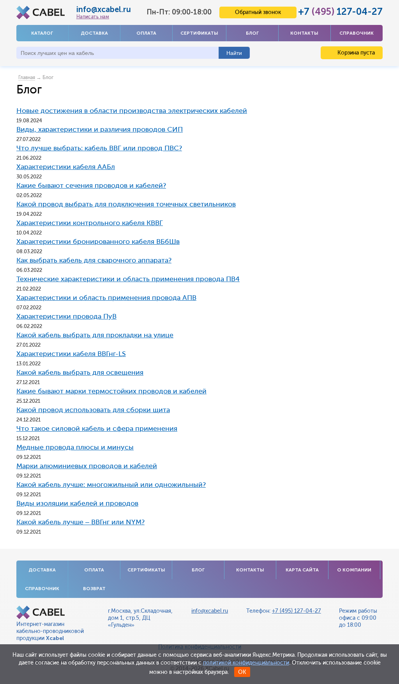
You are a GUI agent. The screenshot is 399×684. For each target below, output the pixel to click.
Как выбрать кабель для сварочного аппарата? (93, 260)
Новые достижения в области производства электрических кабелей (131, 110)
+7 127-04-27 (340, 11)
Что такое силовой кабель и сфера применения (96, 428)
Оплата (146, 33)
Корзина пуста (355, 52)
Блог (252, 33)
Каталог (42, 33)
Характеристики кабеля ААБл (65, 166)
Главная (26, 77)
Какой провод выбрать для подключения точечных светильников (126, 204)
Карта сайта (302, 570)
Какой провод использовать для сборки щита (93, 409)
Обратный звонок (258, 12)
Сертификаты (199, 33)
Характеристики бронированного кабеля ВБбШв (98, 241)
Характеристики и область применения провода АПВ (106, 297)
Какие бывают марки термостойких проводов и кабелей (111, 391)
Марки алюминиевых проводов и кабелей (86, 466)
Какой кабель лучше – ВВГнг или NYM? (80, 522)
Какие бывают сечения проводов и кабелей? (91, 185)
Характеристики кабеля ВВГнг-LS (71, 353)
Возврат (94, 588)
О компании (354, 570)
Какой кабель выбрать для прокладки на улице (94, 335)
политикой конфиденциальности (246, 662)
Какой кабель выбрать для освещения (79, 372)
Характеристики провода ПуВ (66, 316)
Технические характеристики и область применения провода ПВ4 (128, 279)
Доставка (94, 33)
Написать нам (92, 16)
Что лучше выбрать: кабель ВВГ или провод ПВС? (99, 148)
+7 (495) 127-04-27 (296, 611)
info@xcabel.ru (103, 9)
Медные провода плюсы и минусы (75, 447)
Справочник (356, 33)
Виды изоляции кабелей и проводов (77, 503)
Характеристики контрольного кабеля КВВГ (89, 223)
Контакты (304, 33)
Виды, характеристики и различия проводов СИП (99, 129)
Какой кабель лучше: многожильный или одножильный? (111, 484)
